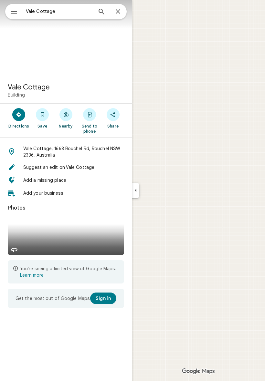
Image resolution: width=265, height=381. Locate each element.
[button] (66, 152)
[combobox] (59, 11)
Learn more (32, 275)
